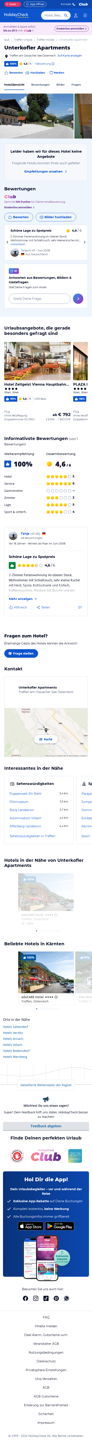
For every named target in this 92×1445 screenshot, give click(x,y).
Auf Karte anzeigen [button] (70, 55)
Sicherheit (46, 1414)
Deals (11, 4)
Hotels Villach (12, 1045)
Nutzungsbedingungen (46, 1352)
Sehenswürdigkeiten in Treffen (32, 836)
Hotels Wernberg (15, 1057)
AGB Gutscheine (46, 1396)
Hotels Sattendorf (15, 1027)
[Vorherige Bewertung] (7, 242)
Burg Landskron (22, 810)
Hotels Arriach (13, 1039)
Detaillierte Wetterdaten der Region (46, 1085)
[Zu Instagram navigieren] (35, 1298)
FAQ (46, 1317)
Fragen (76, 84)
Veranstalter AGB (46, 1344)
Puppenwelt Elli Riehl (25, 794)
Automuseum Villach (25, 818)
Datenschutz (46, 1361)
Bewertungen (40, 84)
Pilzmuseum (19, 802)
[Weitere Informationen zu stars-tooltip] (55, 915)
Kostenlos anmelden (70, 28)
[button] (37, 116)
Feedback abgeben (46, 1126)
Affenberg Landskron (25, 826)
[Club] (28, 31)
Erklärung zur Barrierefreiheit (46, 1405)
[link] (75, 15)
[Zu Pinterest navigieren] (56, 1298)
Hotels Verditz (13, 1033)
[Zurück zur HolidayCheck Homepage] (16, 15)
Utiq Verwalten (46, 1379)
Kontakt (66, 4)
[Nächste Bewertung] (85, 242)
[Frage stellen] (78, 299)
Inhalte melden (46, 1326)
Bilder (60, 84)
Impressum (46, 1423)
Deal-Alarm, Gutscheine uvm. (46, 1335)
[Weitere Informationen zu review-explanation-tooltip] (53, 64)
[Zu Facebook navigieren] (25, 1298)
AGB (46, 1388)
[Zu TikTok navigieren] (46, 1298)
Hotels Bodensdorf (16, 1051)
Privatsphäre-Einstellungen (46, 1370)
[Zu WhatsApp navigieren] (66, 1298)
